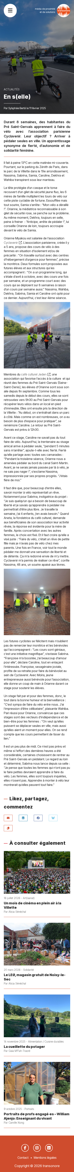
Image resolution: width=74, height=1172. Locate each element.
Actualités (12, 89)
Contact (22, 1157)
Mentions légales (45, 1157)
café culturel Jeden (33, 374)
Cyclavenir (11, 242)
